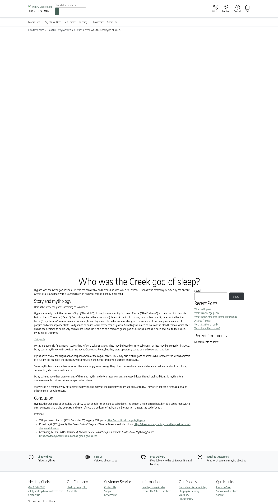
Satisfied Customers (218, 456)
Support (108, 491)
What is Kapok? (202, 309)
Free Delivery (157, 456)
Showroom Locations (227, 491)
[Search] (57, 11)
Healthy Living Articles (153, 487)
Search (197, 290)
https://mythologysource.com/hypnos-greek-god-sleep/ (68, 435)
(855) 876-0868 (36, 487)
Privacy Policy (186, 498)
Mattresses (34, 22)
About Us (112, 22)
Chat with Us (45, 456)
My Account (110, 495)
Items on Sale (223, 487)
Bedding (83, 22)
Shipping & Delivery (189, 491)
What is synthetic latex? (207, 328)
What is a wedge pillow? (207, 313)
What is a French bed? (206, 324)
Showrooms (98, 22)
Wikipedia (39, 339)
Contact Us (34, 495)
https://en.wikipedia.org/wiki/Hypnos (126, 420)
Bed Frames (70, 22)
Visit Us (98, 456)
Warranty (184, 495)
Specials (220, 495)
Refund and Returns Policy (193, 487)
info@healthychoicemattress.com (45, 491)
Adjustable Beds (53, 22)
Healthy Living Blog (77, 487)
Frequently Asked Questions (156, 491)
